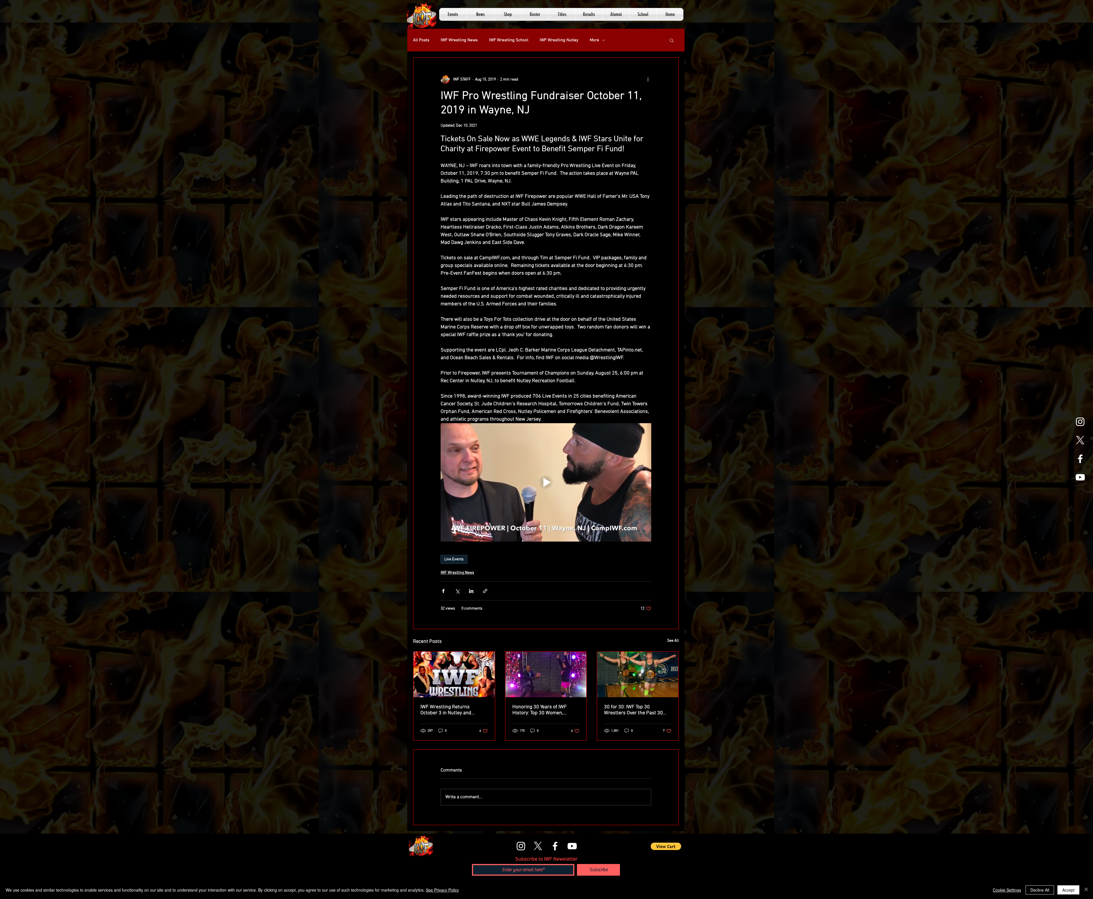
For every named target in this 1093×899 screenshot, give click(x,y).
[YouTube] (1080, 477)
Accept (1068, 890)
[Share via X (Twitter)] (457, 591)
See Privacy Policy (442, 890)
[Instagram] (1080, 421)
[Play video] (546, 482)
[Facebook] (1080, 458)
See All (673, 640)
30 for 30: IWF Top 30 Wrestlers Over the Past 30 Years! (633, 710)
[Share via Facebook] (443, 591)
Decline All (1039, 890)
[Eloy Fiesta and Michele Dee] (546, 674)
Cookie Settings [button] (1007, 890)
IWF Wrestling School (508, 40)
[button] (453, 14)
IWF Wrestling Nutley (559, 40)
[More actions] (647, 79)
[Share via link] (485, 591)
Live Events (454, 559)
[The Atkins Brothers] (637, 674)
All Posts (421, 40)
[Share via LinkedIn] (471, 591)
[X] (1080, 440)
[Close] (1086, 889)
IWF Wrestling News (459, 40)
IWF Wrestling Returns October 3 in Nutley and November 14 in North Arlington (445, 710)
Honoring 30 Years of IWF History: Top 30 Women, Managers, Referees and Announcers (539, 710)
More (594, 40)
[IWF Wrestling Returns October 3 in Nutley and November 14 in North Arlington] (454, 674)
